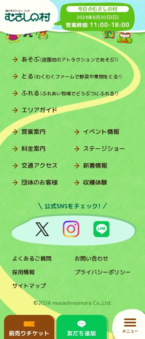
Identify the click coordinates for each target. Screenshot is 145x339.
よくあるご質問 (32, 258)
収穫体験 (95, 182)
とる (71, 76)
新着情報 (95, 165)
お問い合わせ (91, 258)
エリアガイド (39, 110)
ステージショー (104, 148)
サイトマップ (29, 286)
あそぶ (70, 59)
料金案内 (33, 148)
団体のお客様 (39, 182)
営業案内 (33, 131)
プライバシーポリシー (103, 272)
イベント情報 (101, 131)
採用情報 (23, 272)
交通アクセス (39, 165)
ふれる (70, 93)
